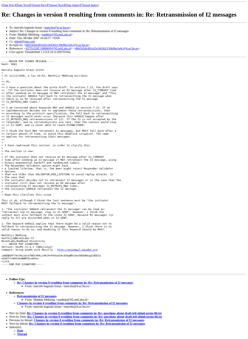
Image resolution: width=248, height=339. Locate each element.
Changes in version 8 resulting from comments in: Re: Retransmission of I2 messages (72, 303)
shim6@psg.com (24, 41)
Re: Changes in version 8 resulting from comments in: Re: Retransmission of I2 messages (75, 282)
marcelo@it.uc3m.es (57, 27)
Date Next (23, 5)
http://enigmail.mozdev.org (77, 249)
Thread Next (56, 5)
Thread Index (89, 5)
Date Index (72, 5)
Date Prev (9, 5)
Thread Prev (38, 5)
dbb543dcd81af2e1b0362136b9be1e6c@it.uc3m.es (57, 45)
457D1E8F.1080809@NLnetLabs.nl (48, 48)
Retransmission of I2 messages (37, 296)
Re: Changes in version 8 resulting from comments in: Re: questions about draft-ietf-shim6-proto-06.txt (94, 313)
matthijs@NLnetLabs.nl (56, 34)
